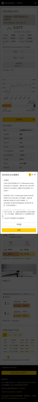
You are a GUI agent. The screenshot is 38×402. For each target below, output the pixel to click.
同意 (19, 230)
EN (35, 175)
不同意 (19, 224)
